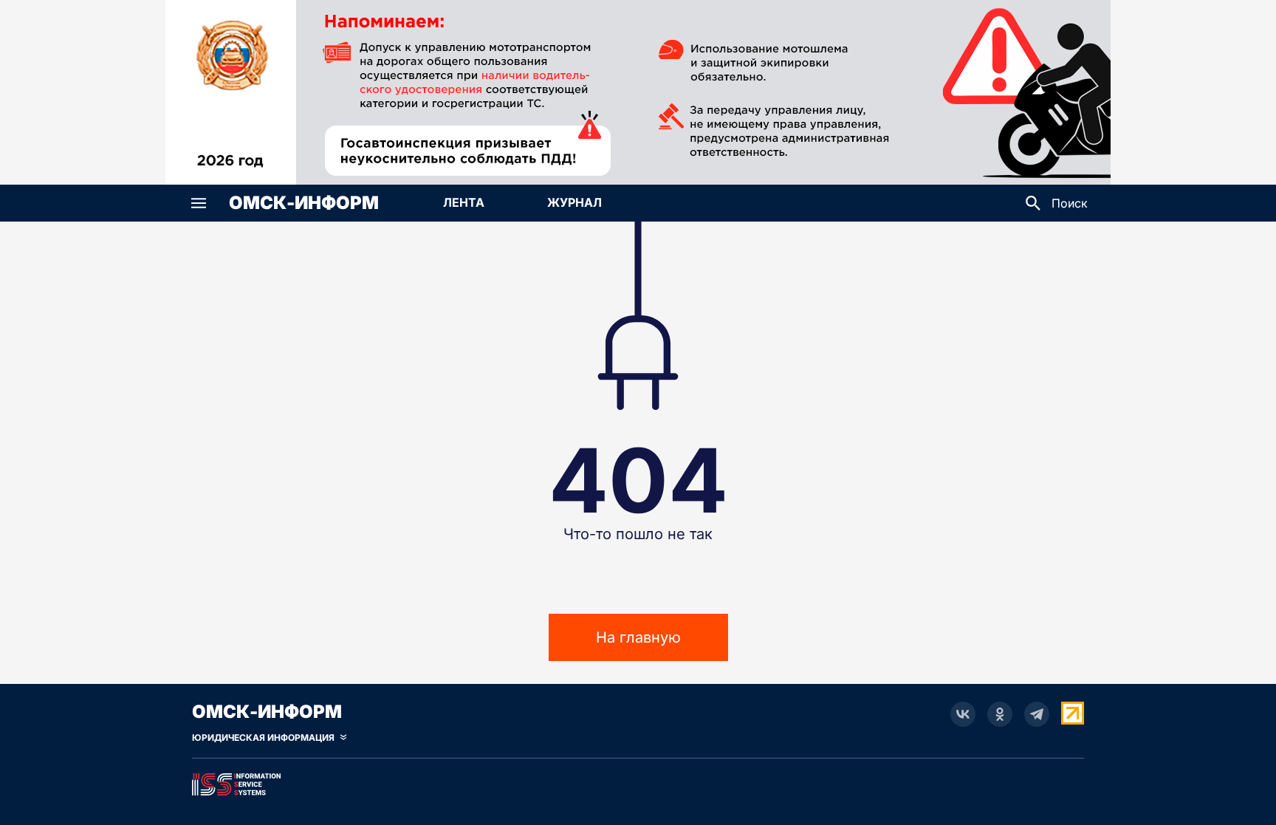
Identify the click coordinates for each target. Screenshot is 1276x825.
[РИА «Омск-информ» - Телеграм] (1036, 714)
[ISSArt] (638, 781)
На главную (638, 637)
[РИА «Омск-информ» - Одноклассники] (999, 714)
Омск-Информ (304, 203)
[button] (198, 203)
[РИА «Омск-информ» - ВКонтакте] (962, 714)
